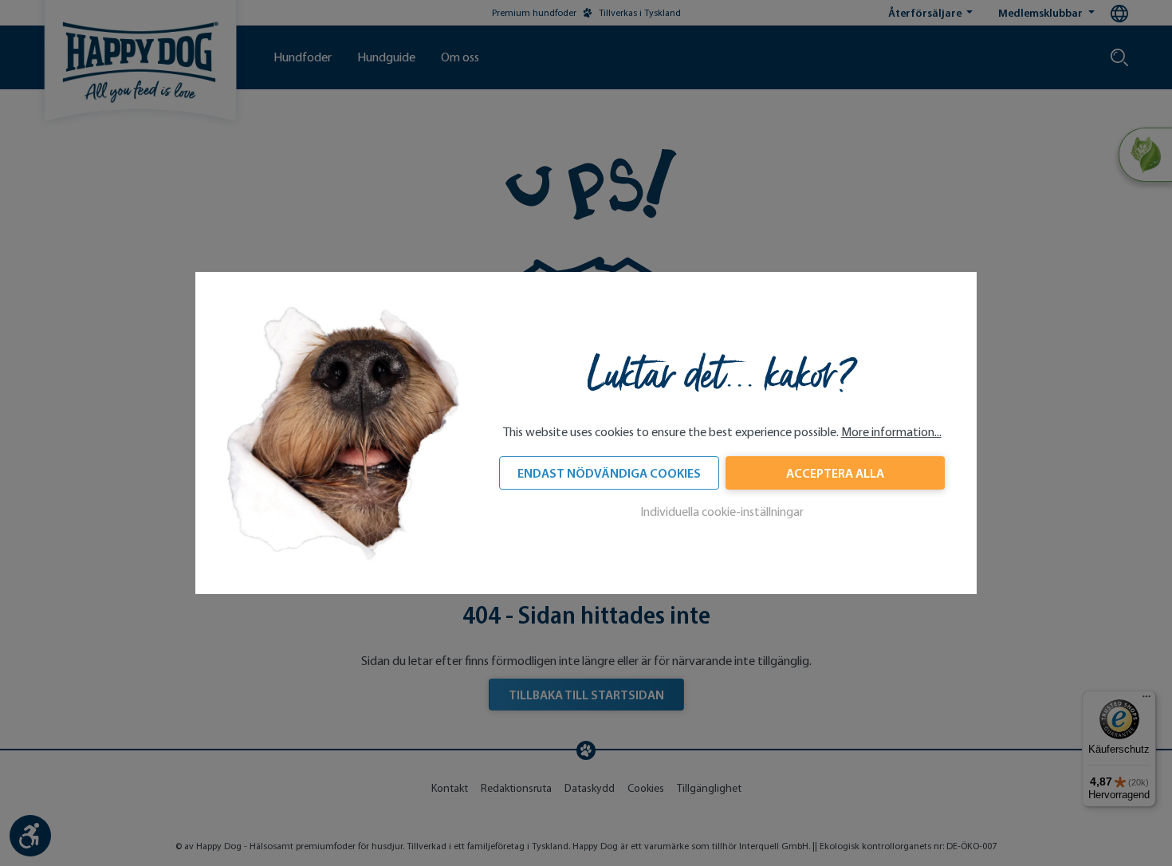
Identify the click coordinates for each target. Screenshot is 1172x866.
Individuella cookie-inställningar (722, 511)
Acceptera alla (835, 473)
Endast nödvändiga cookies (609, 473)
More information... (891, 431)
